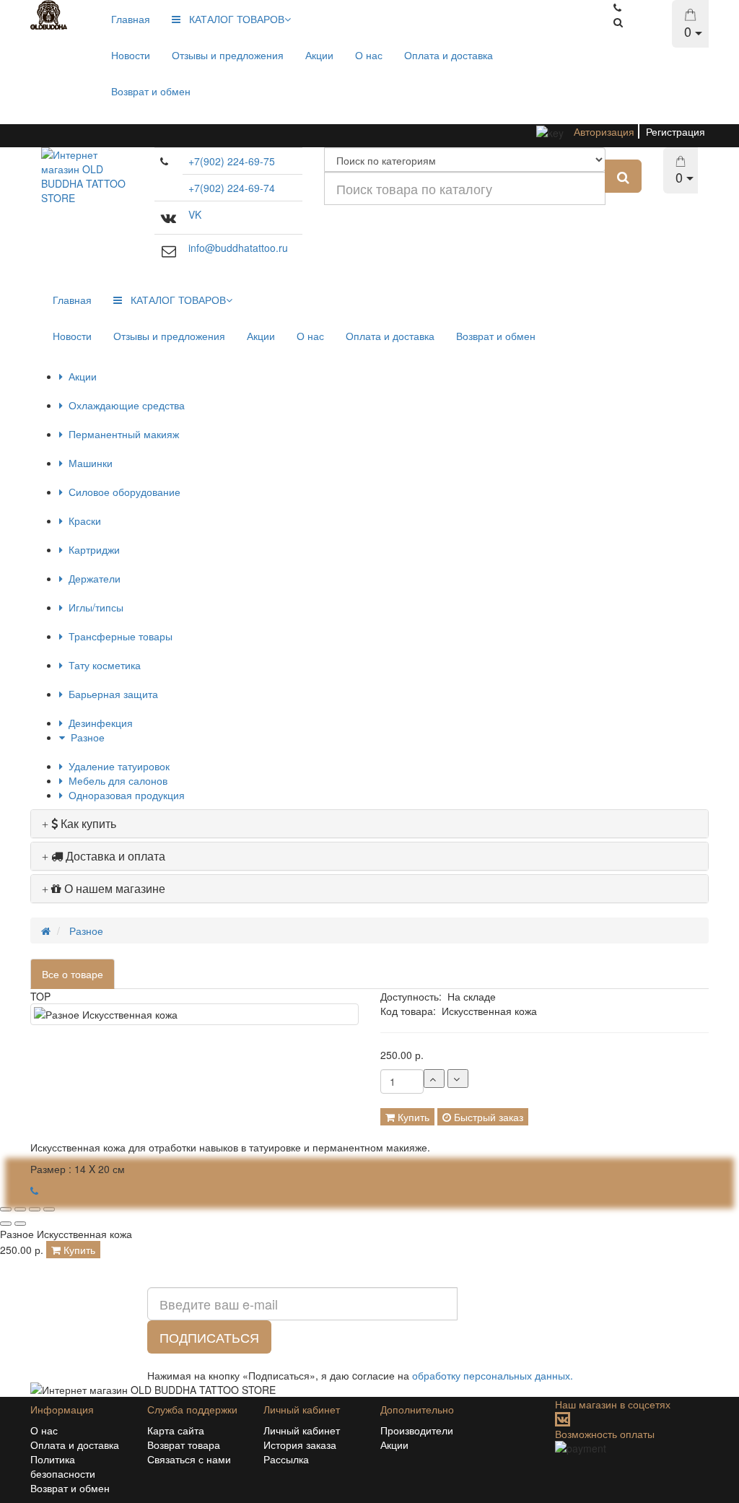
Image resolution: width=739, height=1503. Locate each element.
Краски (82, 520)
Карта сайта (175, 1430)
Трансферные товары (117, 636)
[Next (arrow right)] (20, 1223)
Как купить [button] (87, 823)
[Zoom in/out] (49, 1209)
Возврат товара (183, 1444)
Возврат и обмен (151, 91)
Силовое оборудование (121, 491)
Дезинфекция (98, 722)
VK (194, 214)
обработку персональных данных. (492, 1375)
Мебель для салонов (115, 780)
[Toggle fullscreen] (34, 1209)
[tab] (369, 823)
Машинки (88, 463)
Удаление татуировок (116, 766)
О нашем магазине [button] (113, 888)
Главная (130, 19)
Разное (85, 737)
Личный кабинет (301, 1430)
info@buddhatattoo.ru (238, 247)
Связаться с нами (189, 1459)
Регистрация (675, 131)
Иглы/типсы (93, 607)
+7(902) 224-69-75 (231, 161)
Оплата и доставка (448, 55)
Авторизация (604, 131)
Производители (416, 1430)
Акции (319, 55)
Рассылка (286, 1459)
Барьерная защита (110, 694)
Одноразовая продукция (124, 795)
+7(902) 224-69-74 (231, 187)
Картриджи (91, 549)
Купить (412, 1117)
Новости (130, 55)
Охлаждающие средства (124, 405)
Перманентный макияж (121, 434)
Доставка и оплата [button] (114, 856)
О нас (368, 55)
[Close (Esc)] (6, 1209)
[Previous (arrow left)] (6, 1223)
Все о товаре (72, 974)
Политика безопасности (62, 1466)
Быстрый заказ (487, 1117)
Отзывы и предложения (228, 55)
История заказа (299, 1444)
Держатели (92, 578)
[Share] (20, 1209)
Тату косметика (102, 665)
